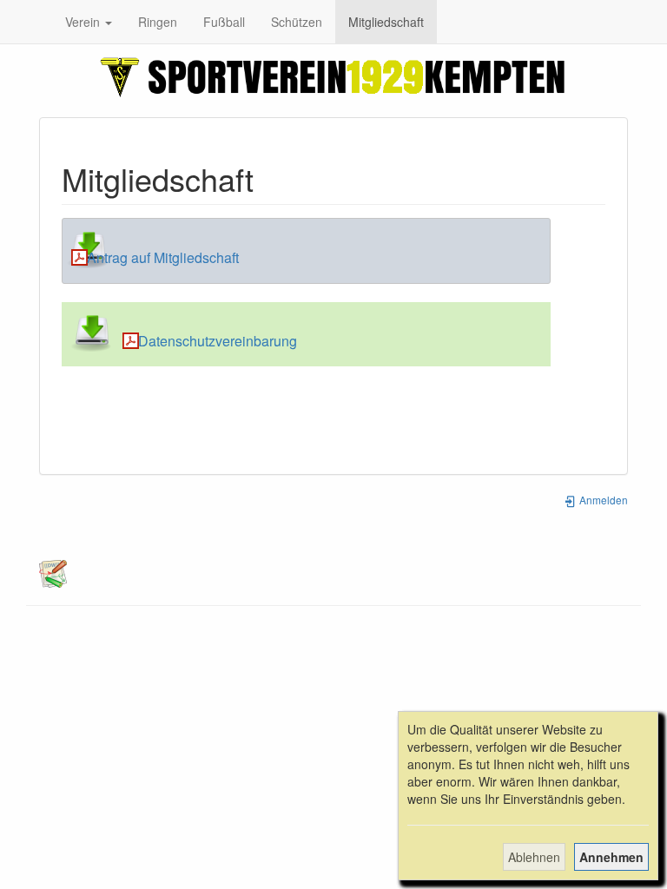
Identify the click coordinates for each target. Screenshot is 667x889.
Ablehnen (534, 857)
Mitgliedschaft (386, 21)
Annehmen (611, 857)
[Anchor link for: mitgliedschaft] (270, 178)
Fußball (224, 21)
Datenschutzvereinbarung (217, 341)
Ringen (157, 21)
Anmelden (602, 499)
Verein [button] (84, 21)
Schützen (296, 21)
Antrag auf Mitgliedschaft (163, 257)
